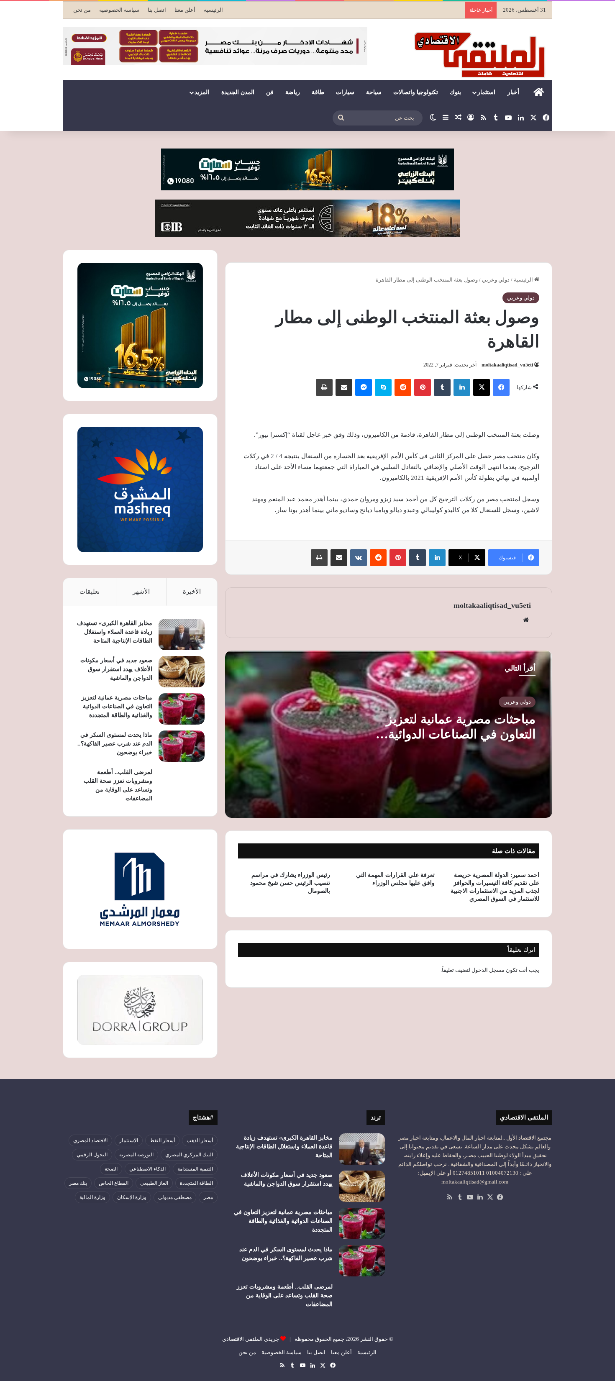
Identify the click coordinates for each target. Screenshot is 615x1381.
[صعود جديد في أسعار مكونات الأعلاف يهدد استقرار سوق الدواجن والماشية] (182, 671)
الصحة (111, 1169)
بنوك (455, 92)
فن (270, 92)
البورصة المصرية (136, 1155)
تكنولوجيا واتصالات (415, 92)
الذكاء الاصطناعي (147, 1169)
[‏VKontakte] (358, 557)
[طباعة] (324, 387)
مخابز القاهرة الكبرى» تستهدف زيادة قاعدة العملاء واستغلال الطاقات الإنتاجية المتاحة (114, 632)
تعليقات (89, 591)
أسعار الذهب (200, 1140)
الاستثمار (128, 1140)
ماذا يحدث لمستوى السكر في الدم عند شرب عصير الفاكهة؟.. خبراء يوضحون (114, 744)
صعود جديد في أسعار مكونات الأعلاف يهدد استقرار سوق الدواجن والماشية (116, 669)
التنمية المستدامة (195, 1169)
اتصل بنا (157, 10)
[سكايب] (383, 387)
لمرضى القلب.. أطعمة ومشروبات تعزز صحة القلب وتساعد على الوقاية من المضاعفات (285, 1295)
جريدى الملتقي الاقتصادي (250, 1339)
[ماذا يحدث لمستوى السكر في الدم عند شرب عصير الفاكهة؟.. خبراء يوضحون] (182, 746)
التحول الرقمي (92, 1155)
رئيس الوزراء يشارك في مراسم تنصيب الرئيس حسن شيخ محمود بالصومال (290, 883)
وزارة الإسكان (131, 1197)
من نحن (82, 10)
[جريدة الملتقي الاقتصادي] (482, 54)
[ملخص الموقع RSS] (450, 1197)
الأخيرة (192, 591)
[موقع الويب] (526, 620)
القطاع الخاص (113, 1183)
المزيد (202, 92)
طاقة (318, 92)
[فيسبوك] (501, 387)
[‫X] (481, 387)
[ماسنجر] (363, 387)
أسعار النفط (162, 1140)
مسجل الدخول (488, 970)
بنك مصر (78, 1183)
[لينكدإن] (462, 387)
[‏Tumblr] (442, 387)
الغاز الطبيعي (154, 1183)
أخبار (513, 92)
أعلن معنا (184, 10)
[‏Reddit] (403, 387)
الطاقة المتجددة (196, 1183)
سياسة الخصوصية (119, 10)
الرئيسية (213, 10)
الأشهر (141, 591)
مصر (208, 1197)
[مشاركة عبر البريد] (344, 387)
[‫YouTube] (470, 1197)
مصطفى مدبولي (175, 1197)
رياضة (292, 92)
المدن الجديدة (237, 92)
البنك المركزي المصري (189, 1155)
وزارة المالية (92, 1197)
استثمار (486, 92)
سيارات (345, 92)
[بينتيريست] (422, 387)
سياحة (374, 92)
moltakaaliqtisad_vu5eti (507, 365)
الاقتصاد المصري (90, 1140)
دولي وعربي (496, 280)
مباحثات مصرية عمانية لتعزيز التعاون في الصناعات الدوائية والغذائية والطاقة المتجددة (461, 734)
